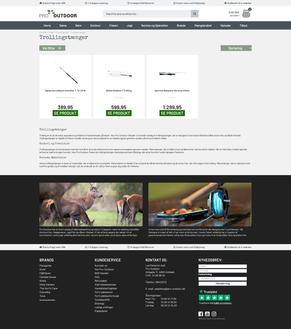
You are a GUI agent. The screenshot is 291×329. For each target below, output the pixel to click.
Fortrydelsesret (104, 292)
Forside (42, 32)
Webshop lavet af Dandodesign (211, 318)
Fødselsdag (205, 274)
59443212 (161, 282)
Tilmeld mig (223, 283)
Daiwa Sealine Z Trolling (119, 90)
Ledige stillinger (104, 307)
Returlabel (101, 280)
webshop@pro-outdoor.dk (170, 288)
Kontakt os (101, 265)
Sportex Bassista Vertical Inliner (172, 90)
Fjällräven (45, 273)
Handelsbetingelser (106, 288)
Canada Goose (48, 277)
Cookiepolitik (102, 299)
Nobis (43, 280)
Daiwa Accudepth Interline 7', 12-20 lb (65, 90)
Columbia (45, 292)
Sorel (42, 269)
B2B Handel (101, 273)
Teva (42, 295)
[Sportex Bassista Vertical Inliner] (172, 71)
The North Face (49, 288)
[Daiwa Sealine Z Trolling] (118, 71)
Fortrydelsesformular (107, 295)
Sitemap (99, 303)
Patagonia (45, 265)
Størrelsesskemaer (105, 284)
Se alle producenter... (48, 300)
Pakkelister (101, 311)
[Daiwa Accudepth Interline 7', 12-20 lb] (65, 71)
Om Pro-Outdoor (104, 269)
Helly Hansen (47, 284)
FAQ (97, 277)
